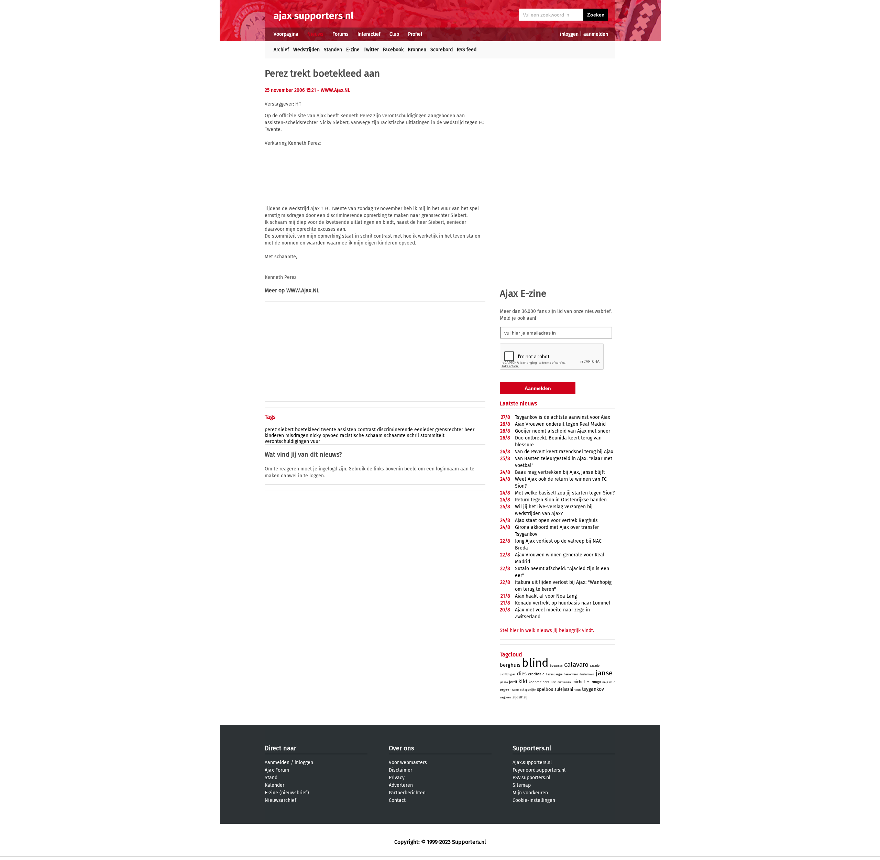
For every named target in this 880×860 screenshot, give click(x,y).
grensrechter (449, 430)
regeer (505, 689)
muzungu (593, 682)
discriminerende (395, 430)
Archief (281, 50)
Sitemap (522, 785)
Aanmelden (277, 762)
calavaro (576, 664)
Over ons (401, 748)
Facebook (393, 50)
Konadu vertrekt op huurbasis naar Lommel (562, 603)
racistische (352, 435)
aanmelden (595, 34)
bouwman (556, 665)
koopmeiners (539, 682)
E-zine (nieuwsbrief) (287, 793)
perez (271, 430)
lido (553, 682)
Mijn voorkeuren (530, 793)
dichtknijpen (508, 674)
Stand (271, 778)
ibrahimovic (587, 674)
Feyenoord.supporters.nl (539, 770)
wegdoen (505, 697)
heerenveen (571, 674)
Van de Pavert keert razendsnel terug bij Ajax (564, 452)
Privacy (397, 778)
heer (469, 430)
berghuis (510, 665)
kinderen (274, 435)
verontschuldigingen (287, 441)
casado (595, 665)
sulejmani (563, 689)
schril (413, 435)
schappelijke (528, 690)
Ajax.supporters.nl (532, 762)
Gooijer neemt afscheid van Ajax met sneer (562, 431)
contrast (367, 430)
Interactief (369, 34)
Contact (397, 800)
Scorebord (441, 50)
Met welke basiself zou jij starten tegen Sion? (565, 493)
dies (522, 674)
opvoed (330, 435)
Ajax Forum (277, 770)
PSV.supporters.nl (531, 778)
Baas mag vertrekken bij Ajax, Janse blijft (560, 472)
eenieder (424, 430)
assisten (347, 430)
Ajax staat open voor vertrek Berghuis (556, 520)
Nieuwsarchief (280, 800)
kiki (522, 681)
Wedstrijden (306, 50)
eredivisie (536, 674)
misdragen (296, 435)
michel (578, 681)
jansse (504, 682)
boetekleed (307, 430)
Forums (340, 34)
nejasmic (608, 682)
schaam (374, 435)
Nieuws (315, 34)
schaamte (395, 435)
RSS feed (466, 50)
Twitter (371, 50)
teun (577, 690)
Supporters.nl (532, 748)
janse (604, 673)
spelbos (545, 689)
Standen (333, 50)
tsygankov (593, 689)
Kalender (274, 785)
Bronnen (417, 50)
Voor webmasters (408, 762)
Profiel (415, 34)
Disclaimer (400, 770)
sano (515, 690)
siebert (286, 430)
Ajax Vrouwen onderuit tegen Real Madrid (560, 424)
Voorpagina (286, 34)
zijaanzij (520, 697)
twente (328, 430)
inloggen (569, 34)
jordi (513, 682)
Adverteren (401, 785)
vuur (315, 441)
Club (394, 34)
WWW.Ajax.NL (302, 290)
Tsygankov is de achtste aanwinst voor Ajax (562, 417)
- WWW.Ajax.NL (333, 90)
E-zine (353, 50)
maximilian (564, 682)
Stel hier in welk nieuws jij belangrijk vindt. (547, 630)
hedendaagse (554, 674)
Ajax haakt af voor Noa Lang (546, 596)
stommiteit (432, 435)
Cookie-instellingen (534, 800)
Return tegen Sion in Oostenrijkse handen (561, 500)
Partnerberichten (407, 793)
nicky (315, 435)
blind (535, 663)
